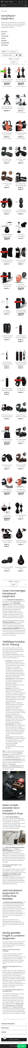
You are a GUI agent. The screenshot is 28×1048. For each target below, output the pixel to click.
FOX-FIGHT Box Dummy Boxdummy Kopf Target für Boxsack (21, 490)
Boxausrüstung (20, 1003)
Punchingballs (9, 678)
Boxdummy (4, 31)
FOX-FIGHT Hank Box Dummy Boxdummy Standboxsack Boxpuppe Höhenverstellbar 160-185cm (7, 80)
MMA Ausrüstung (10, 1005)
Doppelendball (5, 43)
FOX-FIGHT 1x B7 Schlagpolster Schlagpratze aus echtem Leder (21, 389)
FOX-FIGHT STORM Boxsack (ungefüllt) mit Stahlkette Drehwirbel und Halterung (7, 389)
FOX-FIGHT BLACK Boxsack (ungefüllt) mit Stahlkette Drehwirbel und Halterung (21, 336)
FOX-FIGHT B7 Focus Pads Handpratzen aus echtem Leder (7, 415)
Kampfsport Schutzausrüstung (13, 759)
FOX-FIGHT (17, 627)
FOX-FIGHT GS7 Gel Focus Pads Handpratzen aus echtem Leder (7, 466)
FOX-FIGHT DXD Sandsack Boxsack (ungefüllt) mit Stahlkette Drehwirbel (7, 363)
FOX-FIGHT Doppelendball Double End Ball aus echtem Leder (7, 516)
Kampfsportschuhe (15, 765)
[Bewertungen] (7, 83)
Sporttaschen (9, 737)
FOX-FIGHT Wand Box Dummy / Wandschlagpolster (21, 134)
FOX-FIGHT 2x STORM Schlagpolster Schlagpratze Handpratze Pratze (7, 336)
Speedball (4, 40)
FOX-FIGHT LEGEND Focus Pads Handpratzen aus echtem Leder (21, 466)
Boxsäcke (8, 688)
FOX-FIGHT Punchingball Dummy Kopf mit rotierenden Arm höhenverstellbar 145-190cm (21, 107)
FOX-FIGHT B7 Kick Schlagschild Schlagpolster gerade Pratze (7, 285)
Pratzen (3, 38)
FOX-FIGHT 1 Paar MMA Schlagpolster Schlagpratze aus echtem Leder (21, 184)
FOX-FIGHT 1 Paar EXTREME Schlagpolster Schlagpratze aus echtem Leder (21, 160)
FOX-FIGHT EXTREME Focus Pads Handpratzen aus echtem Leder (21, 440)
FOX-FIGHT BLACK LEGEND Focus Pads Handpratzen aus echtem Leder (21, 415)
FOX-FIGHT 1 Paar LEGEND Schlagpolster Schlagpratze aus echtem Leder (7, 184)
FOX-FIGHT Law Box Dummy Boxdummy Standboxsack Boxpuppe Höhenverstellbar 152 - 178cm (21, 80)
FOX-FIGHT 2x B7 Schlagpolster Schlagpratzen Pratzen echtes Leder (7, 211)
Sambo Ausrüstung (18, 1006)
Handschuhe (10, 756)
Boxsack (3, 34)
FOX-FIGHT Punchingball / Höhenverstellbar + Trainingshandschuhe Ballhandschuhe (21, 235)
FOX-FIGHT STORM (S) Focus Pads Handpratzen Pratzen (7, 568)
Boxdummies (9, 660)
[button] (19, 1)
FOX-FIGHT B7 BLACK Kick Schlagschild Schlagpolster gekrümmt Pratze (7, 261)
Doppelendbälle (10, 724)
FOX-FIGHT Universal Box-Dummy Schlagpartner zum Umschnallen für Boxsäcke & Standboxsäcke (7, 134)
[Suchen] (25, 5)
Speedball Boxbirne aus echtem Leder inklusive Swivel (21, 541)
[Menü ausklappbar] (2, 1)
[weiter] (25, 62)
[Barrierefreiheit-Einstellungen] (4, 1037)
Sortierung (12, 52)
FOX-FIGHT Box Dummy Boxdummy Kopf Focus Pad (7, 490)
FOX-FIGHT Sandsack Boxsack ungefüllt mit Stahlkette (21, 363)
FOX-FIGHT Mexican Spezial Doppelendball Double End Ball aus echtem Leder (21, 516)
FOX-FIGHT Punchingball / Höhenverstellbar (7, 311)
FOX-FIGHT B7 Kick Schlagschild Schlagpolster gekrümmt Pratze (21, 261)
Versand (20, 1042)
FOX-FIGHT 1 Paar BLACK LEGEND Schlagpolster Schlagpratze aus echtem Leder (7, 160)
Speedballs (8, 715)
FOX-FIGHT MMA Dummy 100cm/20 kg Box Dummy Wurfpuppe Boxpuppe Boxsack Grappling (21, 211)
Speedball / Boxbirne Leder (21, 568)
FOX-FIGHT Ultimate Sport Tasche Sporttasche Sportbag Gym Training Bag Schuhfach (7, 541)
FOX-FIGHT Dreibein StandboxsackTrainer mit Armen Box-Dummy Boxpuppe (7, 107)
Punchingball (4, 36)
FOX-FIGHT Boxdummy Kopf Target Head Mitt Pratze (21, 285)
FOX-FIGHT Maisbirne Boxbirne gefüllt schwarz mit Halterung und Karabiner (7, 235)
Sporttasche (4, 45)
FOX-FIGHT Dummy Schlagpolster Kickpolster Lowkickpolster (7, 440)
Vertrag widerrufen (14, 1039)
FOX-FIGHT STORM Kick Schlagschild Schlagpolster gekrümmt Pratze (21, 311)
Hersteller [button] (3, 1032)
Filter (5, 52)
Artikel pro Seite (7, 55)
